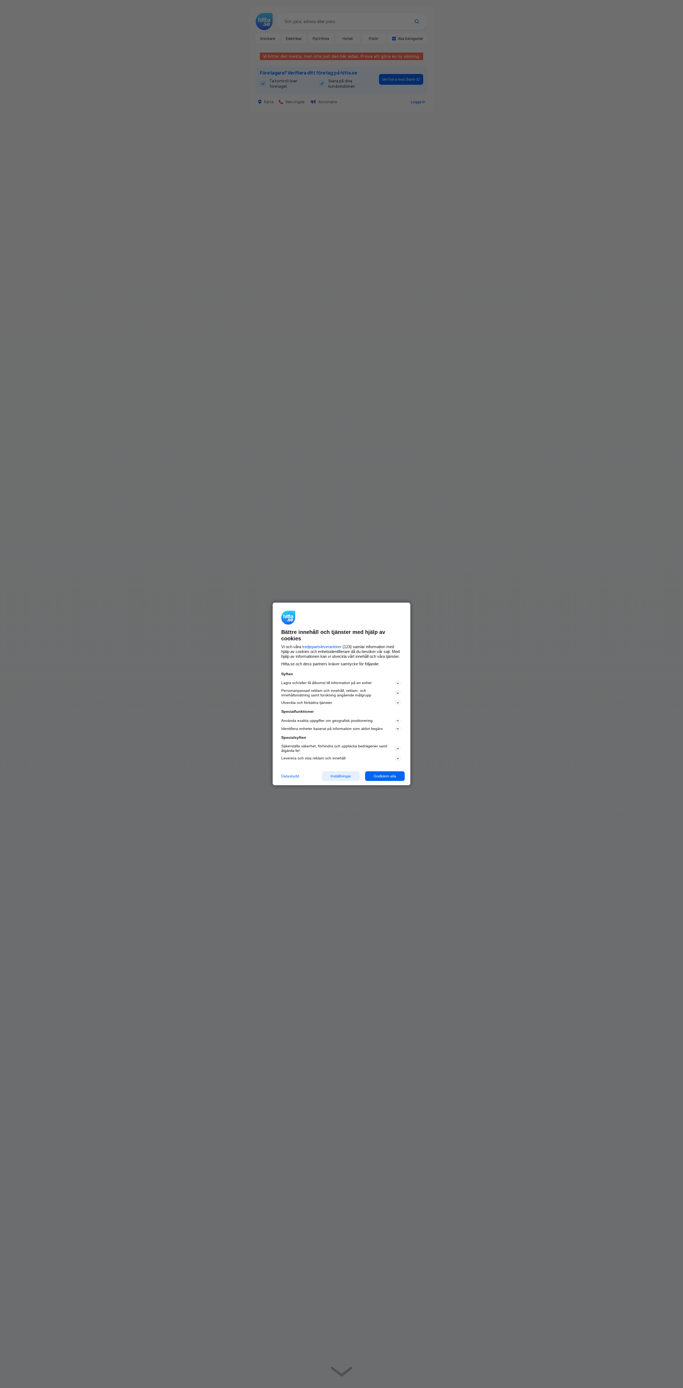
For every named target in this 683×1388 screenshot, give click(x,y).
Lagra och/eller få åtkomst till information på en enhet (326, 683)
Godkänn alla (385, 776)
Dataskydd (290, 776)
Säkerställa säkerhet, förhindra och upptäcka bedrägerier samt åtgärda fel (334, 748)
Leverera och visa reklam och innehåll (313, 758)
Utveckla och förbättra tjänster (306, 702)
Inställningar (341, 776)
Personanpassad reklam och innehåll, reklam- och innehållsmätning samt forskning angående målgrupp (326, 692)
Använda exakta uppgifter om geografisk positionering (327, 720)
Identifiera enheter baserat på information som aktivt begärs (332, 728)
